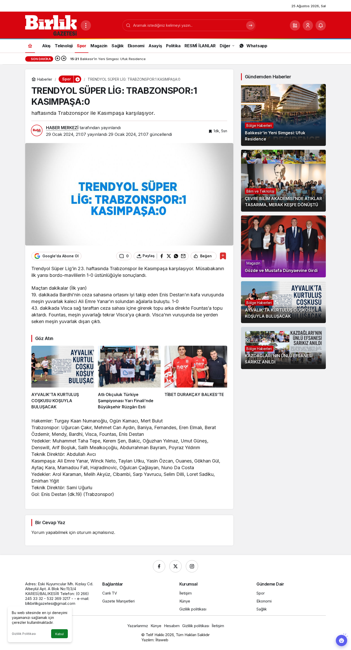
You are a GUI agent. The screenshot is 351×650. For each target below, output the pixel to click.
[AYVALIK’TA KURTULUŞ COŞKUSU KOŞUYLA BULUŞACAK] (62, 378)
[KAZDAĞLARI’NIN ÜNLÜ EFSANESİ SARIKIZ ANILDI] (283, 348)
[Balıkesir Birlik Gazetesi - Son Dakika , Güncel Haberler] (51, 24)
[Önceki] (57, 59)
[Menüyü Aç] (86, 25)
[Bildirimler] (321, 25)
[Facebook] (159, 566)
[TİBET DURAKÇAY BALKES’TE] (195, 378)
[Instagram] (192, 566)
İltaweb (161, 639)
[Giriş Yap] (308, 25)
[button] (295, 25)
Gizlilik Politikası (24, 634)
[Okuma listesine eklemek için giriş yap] (223, 256)
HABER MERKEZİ (62, 127)
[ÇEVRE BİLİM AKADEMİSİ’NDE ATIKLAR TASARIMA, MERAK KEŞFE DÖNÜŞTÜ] (283, 181)
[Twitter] (175, 566)
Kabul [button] (59, 634)
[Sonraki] (64, 59)
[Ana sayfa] (30, 45)
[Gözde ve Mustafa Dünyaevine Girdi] (283, 246)
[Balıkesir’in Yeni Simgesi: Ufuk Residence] (283, 115)
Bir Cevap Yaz (50, 522)
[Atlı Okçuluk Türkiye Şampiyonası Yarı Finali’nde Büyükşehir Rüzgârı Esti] (129, 378)
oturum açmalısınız (95, 532)
